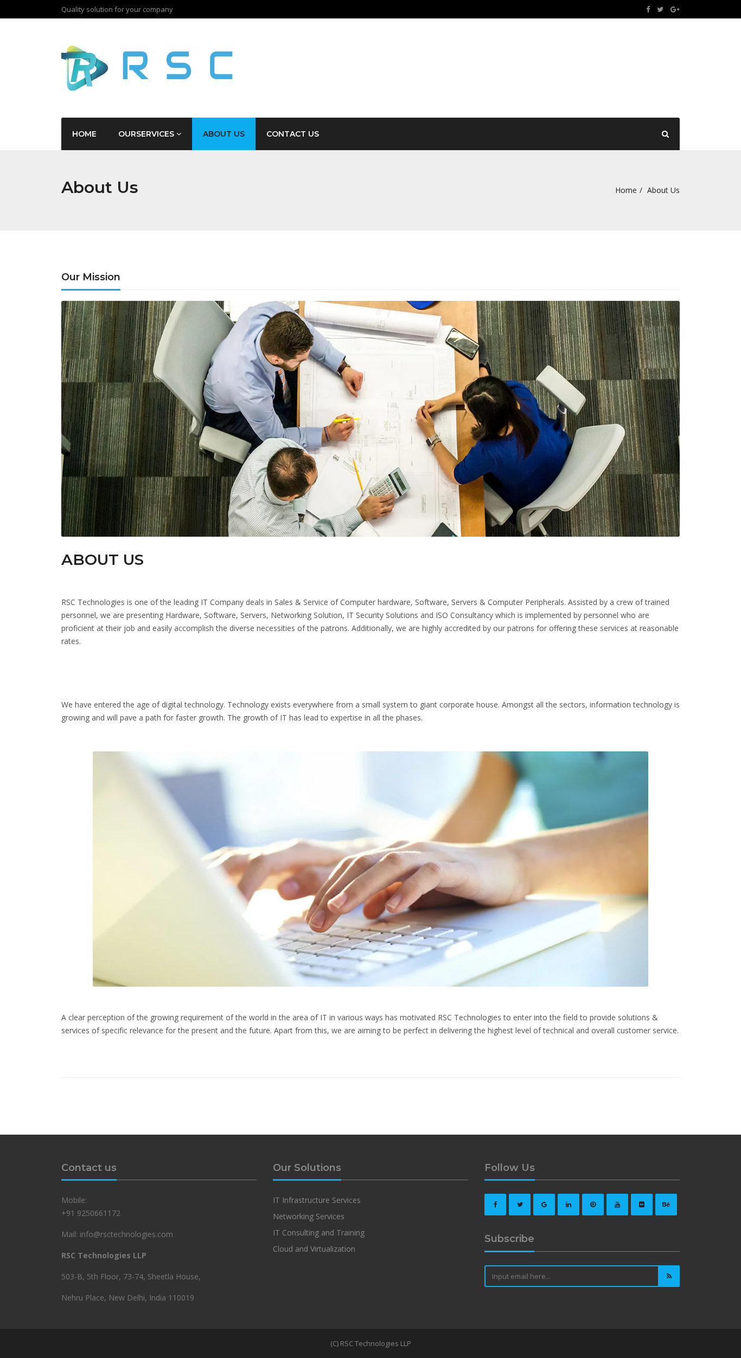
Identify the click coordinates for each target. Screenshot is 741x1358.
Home (84, 134)
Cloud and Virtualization (314, 1249)
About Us (224, 134)
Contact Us (292, 134)
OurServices (147, 134)
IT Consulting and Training (319, 1232)
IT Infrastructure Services (317, 1200)
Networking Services (308, 1216)
